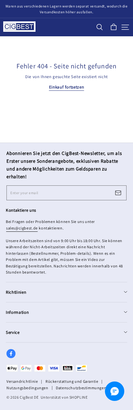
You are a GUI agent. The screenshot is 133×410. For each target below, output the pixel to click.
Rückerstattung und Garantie (72, 381)
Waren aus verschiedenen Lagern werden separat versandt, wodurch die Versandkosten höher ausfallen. (66, 9)
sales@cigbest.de (22, 228)
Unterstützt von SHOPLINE (64, 397)
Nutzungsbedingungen (27, 387)
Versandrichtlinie (22, 381)
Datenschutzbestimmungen (81, 387)
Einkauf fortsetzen (66, 87)
